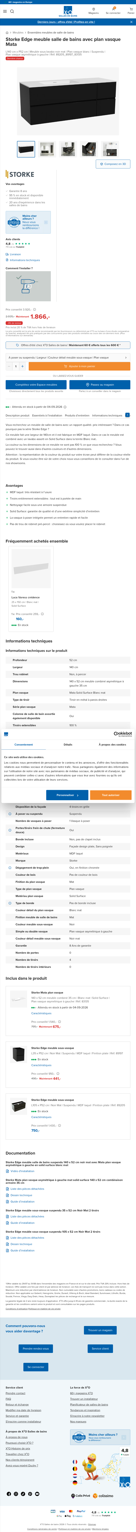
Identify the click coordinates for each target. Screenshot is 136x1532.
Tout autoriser (111, 795)
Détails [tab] (68, 744)
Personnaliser (65, 795)
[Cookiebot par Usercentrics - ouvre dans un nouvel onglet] (116, 734)
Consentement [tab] (24, 744)
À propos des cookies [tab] (112, 744)
